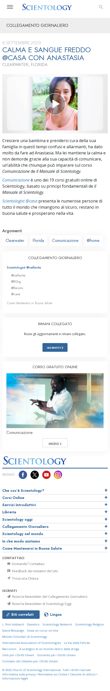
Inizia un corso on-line (42, 630)
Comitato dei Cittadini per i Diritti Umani (30, 661)
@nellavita (18, 275)
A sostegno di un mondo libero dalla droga (49, 649)
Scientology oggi (17, 519)
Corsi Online (13, 497)
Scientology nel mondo (22, 533)
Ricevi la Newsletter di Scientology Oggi (41, 603)
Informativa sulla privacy (19, 674)
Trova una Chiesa (24, 578)
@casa (15, 294)
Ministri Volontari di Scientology (24, 637)
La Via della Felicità (77, 643)
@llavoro (17, 287)
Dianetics (33, 624)
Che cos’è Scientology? (23, 490)
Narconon (9, 649)
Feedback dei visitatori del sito (34, 571)
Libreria (9, 512)
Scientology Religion (89, 624)
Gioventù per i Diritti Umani (56, 655)
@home (93, 240)
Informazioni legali (15, 678)
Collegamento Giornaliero (25, 526)
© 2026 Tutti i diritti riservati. (46, 670)
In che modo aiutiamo (21, 541)
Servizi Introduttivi (19, 504)
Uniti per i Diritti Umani (18, 655)
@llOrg (16, 281)
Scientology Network (57, 624)
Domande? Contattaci (28, 563)
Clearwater (15, 240)
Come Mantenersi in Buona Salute (29, 303)
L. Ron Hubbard (13, 624)
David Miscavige (13, 630)
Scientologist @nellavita (24, 267)
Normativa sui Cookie (53, 674)
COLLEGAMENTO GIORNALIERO (55, 257)
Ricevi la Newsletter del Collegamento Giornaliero (49, 596)
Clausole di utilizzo (83, 674)
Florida (38, 240)
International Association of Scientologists (31, 643)
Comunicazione (16, 180)
